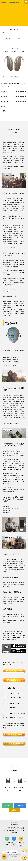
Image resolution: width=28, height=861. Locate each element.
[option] (14, 63)
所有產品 (16, 30)
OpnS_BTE (5, 32)
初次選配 (10, 30)
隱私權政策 (14, 856)
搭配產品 (21, 51)
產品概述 (6, 51)
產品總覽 (3, 30)
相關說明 (14, 51)
